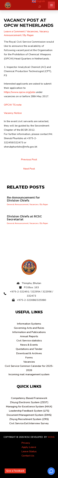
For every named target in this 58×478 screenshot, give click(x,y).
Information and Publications (29, 332)
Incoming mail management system (29, 374)
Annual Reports (29, 336)
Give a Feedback (15, 470)
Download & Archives (29, 353)
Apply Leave (28, 447)
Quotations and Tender (29, 349)
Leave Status (29, 451)
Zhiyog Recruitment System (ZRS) (29, 419)
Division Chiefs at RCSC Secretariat (24, 218)
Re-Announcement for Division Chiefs (23, 199)
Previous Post (29, 159)
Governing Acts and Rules (29, 328)
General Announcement (17, 204)
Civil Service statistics (29, 340)
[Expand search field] (40, 6)
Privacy (25, 443)
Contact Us (27, 455)
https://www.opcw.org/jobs (19, 92)
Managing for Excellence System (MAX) (29, 406)
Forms (29, 357)
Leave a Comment (14, 31)
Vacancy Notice (13, 113)
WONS (51, 437)
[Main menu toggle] (51, 5)
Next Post (29, 168)
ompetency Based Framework (29, 398)
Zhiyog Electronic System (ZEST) (29, 402)
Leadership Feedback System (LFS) (29, 410)
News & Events (29, 345)
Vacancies (32, 31)
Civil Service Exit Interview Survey (29, 423)
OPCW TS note (12, 105)
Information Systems (29, 323)
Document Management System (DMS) (29, 415)
